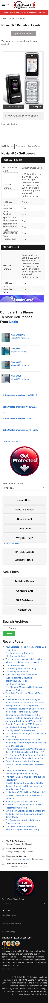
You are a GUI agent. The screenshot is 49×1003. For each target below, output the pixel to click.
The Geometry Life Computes (19, 653)
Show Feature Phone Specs (21, 115)
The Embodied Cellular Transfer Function (25, 755)
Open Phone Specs (23, 33)
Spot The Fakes (24, 509)
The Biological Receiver (17, 671)
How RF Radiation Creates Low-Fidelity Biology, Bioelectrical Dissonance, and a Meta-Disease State (24, 786)
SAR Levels (7, 146)
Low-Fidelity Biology (15, 684)
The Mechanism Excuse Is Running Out (24, 758)
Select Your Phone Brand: (14, 483)
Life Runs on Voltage (15, 656)
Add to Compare (14, 106)
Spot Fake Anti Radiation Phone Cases (30, 12)
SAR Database (24, 600)
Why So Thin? (24, 538)
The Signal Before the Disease (20, 730)
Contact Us (24, 609)
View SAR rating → (20, 338)
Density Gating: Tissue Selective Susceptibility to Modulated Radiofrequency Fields (21, 677)
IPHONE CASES (24, 551)
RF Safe (30, 977)
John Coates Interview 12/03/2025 (20, 395)
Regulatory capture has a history (21, 801)
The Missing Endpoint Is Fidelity (20, 668)
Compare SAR (24, 590)
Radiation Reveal (24, 581)
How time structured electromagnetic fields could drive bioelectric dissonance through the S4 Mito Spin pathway (25, 702)
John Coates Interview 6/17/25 (18, 418)
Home (4, 18)
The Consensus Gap (15, 665)
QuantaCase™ (34, 146)
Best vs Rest (24, 519)
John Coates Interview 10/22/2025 (20, 406)
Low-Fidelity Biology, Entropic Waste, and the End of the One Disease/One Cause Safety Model (25, 813)
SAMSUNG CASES (24, 560)
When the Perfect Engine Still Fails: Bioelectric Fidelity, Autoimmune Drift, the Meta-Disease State (25, 742)
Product (12, 18)
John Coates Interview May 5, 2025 (20, 430)
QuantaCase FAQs (12, 441)
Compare (37, 106)
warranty (25, 859)
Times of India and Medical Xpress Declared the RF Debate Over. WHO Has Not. (24, 764)
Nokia (13, 322)
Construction (24, 528)
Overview (20, 146)
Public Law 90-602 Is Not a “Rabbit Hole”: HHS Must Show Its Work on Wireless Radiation (25, 795)
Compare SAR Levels (11, 923)
